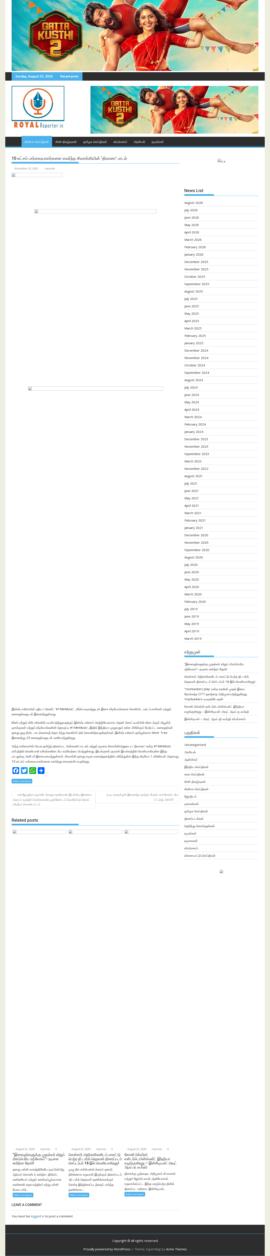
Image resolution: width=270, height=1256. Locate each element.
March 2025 (193, 328)
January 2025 (193, 343)
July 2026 (191, 210)
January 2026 (193, 254)
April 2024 (191, 409)
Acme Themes (176, 1249)
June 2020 (191, 572)
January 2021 (193, 528)
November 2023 (196, 446)
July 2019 (191, 609)
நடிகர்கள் (158, 142)
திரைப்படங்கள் (194, 818)
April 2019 (191, 631)
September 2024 (196, 372)
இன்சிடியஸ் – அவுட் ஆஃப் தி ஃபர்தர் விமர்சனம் (215, 719)
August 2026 (193, 203)
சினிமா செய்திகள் (37, 142)
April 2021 (191, 505)
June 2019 (191, 616)
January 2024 (193, 432)
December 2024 (196, 350)
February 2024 (195, 424)
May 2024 (191, 402)
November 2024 (196, 358)
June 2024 (191, 395)
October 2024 (194, 365)
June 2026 (191, 217)
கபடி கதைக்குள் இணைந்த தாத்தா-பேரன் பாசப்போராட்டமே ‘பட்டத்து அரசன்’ (142, 797)
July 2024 (191, 387)
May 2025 (191, 313)
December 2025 (196, 262)
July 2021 (191, 483)
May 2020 (191, 579)
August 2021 (193, 476)
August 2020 (193, 557)
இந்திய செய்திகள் (196, 767)
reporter (50, 168)
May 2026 (191, 225)
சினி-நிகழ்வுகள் (66, 142)
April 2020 (191, 587)
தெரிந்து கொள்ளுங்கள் (199, 826)
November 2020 (196, 542)
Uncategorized (195, 744)
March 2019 (193, 638)
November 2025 (196, 269)
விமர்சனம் (120, 142)
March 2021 (193, 513)
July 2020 (191, 564)
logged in (37, 1216)
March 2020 (193, 594)
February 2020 (195, 601)
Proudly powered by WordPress (107, 1249)
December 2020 (196, 535)
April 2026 (191, 232)
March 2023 (193, 461)
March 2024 (193, 417)
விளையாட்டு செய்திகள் (200, 855)
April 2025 (191, 321)
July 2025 (191, 299)
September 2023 (196, 454)
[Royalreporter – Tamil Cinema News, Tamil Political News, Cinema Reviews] (135, 70)
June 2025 (191, 306)
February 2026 (195, 247)
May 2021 (191, 498)
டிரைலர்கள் (191, 804)
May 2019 (191, 624)
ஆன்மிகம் (191, 759)
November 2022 (196, 468)
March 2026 (193, 239)
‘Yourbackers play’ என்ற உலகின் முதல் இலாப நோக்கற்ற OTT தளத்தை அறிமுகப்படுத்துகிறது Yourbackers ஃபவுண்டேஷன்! (215, 694)
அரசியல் (139, 142)
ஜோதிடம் (190, 796)
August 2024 (193, 380)
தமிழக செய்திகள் (95, 142)
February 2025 (195, 335)
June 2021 (191, 491)
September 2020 (196, 550)
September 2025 (196, 284)
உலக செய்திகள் (194, 774)
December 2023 (196, 439)
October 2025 (194, 276)
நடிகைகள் (191, 841)
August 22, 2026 (25, 1149)
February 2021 (195, 520)
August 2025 (193, 291)
